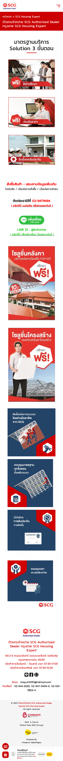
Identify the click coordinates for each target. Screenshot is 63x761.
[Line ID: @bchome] (26, 675)
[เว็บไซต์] (36, 675)
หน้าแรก (7, 16)
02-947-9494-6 (40, 686)
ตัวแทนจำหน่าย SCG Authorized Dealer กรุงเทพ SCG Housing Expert (35, 705)
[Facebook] (31, 675)
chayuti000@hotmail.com (35, 682)
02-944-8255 (22, 686)
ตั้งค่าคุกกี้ (41, 754)
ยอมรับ (49, 754)
